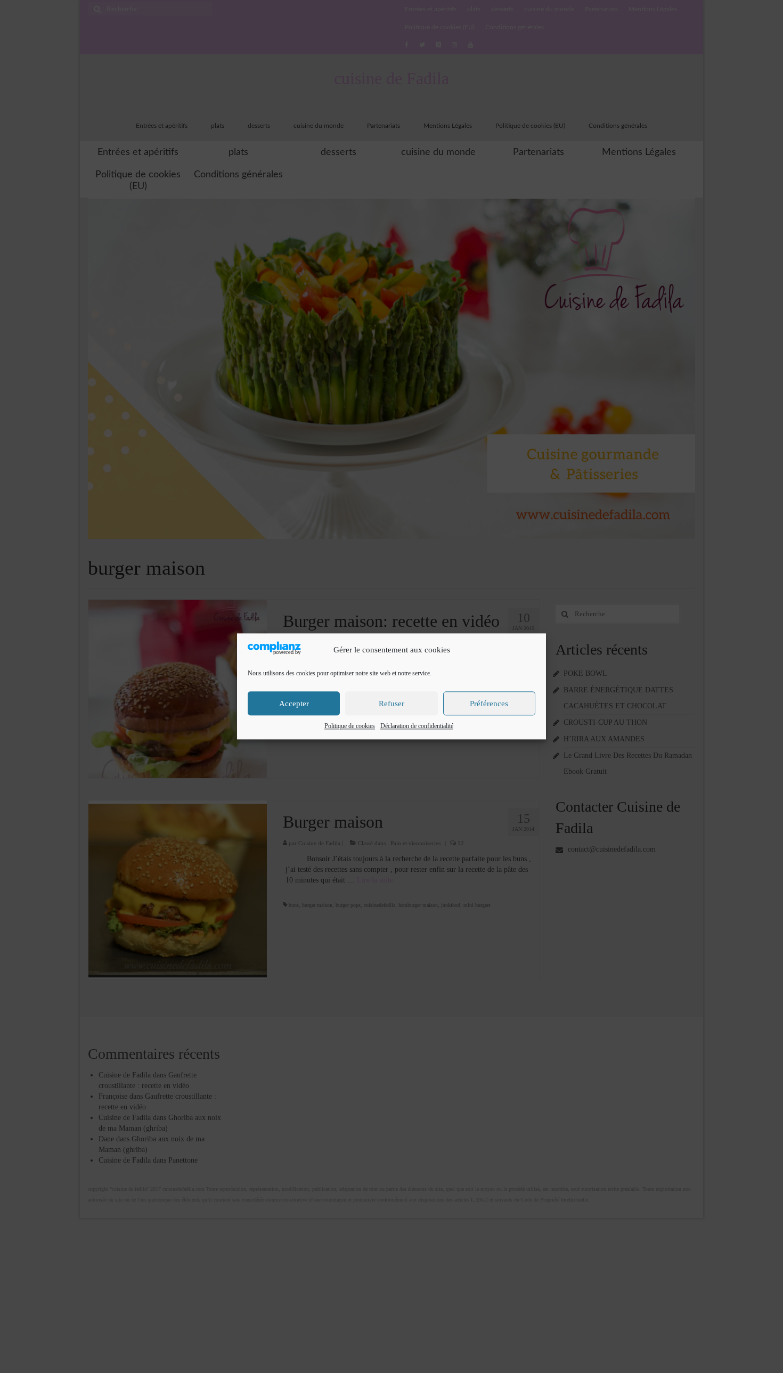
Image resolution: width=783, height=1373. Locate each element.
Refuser (391, 703)
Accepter (294, 703)
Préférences (489, 703)
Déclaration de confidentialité (416, 726)
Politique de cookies (349, 726)
